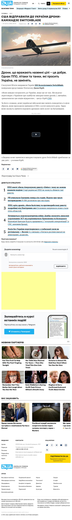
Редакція (4, 447)
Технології (39, 480)
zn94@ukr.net (37, 452)
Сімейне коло (57, 483)
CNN (49, 98)
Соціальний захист (25, 477)
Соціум (55, 477)
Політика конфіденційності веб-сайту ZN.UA (15, 512)
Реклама (4, 450)
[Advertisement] (28, 291)
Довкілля (39, 483)
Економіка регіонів (7, 492)
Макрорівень (5, 483)
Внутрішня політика (7, 477)
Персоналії (22, 489)
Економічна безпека (25, 486)
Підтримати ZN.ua (58, 3)
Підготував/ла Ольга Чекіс (14, 176)
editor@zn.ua (19, 457)
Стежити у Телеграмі (20, 332)
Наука (38, 477)
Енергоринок (5, 486)
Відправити (61, 266)
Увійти (43, 3)
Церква (38, 486)
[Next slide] (69, 8)
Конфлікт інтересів (25, 483)
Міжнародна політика (8, 480)
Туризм (55, 486)
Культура (39, 489)
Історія (55, 480)
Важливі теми (7, 8)
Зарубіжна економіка (25, 480)
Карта (3, 458)
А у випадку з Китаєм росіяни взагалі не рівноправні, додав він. (36, 232)
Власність (56, 489)
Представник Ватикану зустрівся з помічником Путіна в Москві (15, 425)
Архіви (3, 444)
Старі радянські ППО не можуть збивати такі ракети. (36, 190)
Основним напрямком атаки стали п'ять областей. (38, 208)
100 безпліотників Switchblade (49, 85)
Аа (48, 3)
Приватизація (5, 489)
